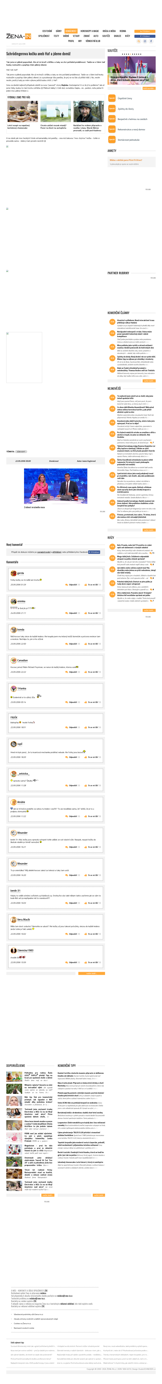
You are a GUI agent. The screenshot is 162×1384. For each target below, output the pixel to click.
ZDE (46, 1290)
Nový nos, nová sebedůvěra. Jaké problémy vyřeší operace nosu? (126, 1346)
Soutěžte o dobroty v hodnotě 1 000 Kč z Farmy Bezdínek (132, 81)
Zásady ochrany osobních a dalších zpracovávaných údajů (36, 1319)
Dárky (59, 31)
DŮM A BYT (21, 451)
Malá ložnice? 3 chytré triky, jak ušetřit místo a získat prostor (126, 1363)
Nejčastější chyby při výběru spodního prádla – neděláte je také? (80, 1354)
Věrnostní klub (93, 41)
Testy (56, 36)
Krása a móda (109, 31)
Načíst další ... (91, 973)
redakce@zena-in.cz (65, 1295)
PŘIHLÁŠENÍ (57, 552)
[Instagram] (145, 41)
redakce (43, 1293)
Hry (80, 41)
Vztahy (76, 36)
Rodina (123, 31)
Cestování (47, 31)
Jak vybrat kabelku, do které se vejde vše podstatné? (31, 1354)
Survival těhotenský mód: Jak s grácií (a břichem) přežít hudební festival (33, 1346)
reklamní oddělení (67, 1303)
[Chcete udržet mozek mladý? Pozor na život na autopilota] (55, 111)
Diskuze (117, 36)
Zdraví (86, 36)
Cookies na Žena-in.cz (22, 1323)
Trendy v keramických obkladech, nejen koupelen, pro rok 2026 (126, 1354)
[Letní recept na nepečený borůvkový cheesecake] (22, 111)
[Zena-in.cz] (20, 36)
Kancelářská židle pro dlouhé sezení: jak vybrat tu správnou (80, 1358)
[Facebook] (151, 41)
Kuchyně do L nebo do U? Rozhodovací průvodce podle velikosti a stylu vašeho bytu (126, 1350)
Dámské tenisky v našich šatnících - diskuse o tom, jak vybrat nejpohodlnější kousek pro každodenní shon (80, 1350)
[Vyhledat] (138, 41)
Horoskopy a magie (90, 31)
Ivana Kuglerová (88, 461)
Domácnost (71, 31)
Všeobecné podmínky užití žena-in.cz (28, 1314)
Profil (71, 41)
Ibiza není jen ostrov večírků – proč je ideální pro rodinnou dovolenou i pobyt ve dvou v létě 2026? (33, 1350)
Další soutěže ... (149, 88)
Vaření (66, 36)
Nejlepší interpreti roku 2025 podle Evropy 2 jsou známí (32, 1363)
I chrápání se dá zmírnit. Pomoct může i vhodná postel (78, 1346)
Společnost (44, 36)
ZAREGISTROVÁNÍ (43, 552)
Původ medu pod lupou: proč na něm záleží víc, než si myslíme (126, 1358)
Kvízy (127, 36)
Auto (96, 36)
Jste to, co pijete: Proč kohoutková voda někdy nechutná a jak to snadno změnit (80, 1363)
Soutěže (106, 36)
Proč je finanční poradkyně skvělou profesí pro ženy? (31, 1358)
